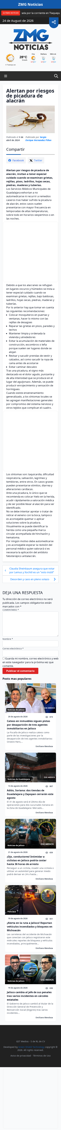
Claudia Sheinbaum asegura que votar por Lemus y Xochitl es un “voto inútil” (32, 570)
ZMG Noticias (30, 4)
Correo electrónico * (13, 648)
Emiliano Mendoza (44, 746)
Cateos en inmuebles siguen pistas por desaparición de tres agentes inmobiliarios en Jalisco (28, 724)
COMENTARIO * (11, 609)
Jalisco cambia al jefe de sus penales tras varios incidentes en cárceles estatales (29, 996)
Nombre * (8, 638)
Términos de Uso (42, 1055)
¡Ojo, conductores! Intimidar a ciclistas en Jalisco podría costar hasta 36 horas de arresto (26, 860)
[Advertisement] (30, 252)
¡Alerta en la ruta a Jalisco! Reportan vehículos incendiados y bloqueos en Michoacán (29, 926)
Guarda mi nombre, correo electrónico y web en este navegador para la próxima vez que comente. (30, 662)
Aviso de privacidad (20, 1055)
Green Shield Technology (31, 1046)
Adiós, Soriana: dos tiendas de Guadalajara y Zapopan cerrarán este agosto (30, 794)
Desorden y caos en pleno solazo (30, 579)
